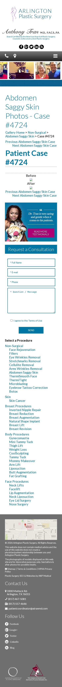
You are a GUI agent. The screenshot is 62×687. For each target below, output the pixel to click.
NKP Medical (45, 576)
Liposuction (17, 468)
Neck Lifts (16, 485)
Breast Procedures (18, 406)
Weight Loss (18, 449)
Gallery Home (15, 132)
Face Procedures (17, 481)
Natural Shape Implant (24, 421)
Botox (13, 391)
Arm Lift (15, 464)
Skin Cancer (17, 400)
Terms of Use (35, 320)
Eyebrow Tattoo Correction (28, 387)
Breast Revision (20, 429)
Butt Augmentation (22, 472)
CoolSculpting (19, 453)
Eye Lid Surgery (20, 500)
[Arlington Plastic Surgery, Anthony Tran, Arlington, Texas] (31, 14)
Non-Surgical (37, 132)
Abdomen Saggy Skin (19, 136)
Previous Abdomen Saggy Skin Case (30, 142)
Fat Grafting (18, 476)
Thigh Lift (16, 445)
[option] (16, 70)
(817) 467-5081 (17, 598)
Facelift (14, 489)
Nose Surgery (18, 504)
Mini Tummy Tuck (21, 442)
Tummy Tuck (17, 457)
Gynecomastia (19, 438)
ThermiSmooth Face (23, 376)
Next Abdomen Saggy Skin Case (34, 145)
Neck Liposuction (21, 496)
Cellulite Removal (21, 365)
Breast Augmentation (24, 417)
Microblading (18, 384)
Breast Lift (16, 425)
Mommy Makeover (22, 461)
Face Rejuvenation (22, 349)
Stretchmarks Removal (25, 361)
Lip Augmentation (21, 493)
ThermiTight (18, 380)
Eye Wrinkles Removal (24, 357)
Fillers (13, 353)
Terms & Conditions (26, 569)
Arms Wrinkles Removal (25, 368)
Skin (8, 397)
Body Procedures (17, 434)
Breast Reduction (21, 413)
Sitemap (11, 569)
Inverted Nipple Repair (25, 410)
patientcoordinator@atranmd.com (28, 608)
